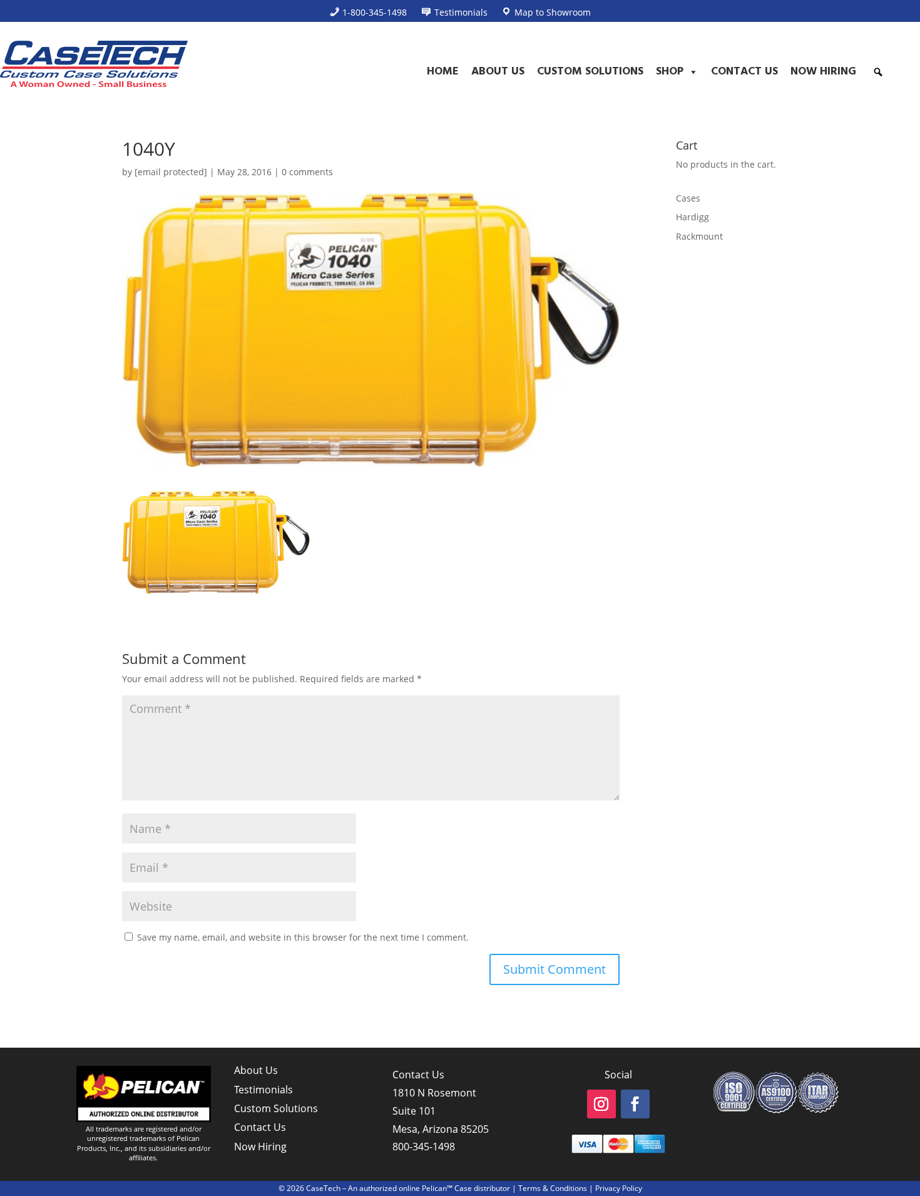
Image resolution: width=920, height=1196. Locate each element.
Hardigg (692, 217)
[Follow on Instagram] (601, 1104)
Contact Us (744, 72)
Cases (688, 198)
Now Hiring (823, 72)
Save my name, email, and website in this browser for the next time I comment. (303, 937)
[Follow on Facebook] (635, 1104)
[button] (878, 72)
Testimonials (263, 1089)
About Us (497, 72)
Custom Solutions (590, 72)
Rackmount (699, 236)
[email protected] (171, 172)
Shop (669, 72)
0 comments (307, 172)
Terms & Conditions (552, 1188)
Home (443, 72)
